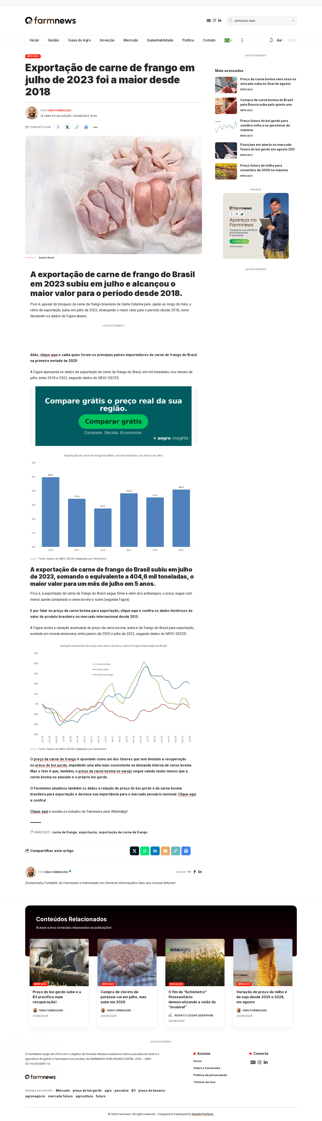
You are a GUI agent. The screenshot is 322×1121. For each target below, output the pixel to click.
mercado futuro (60, 1096)
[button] (242, 40)
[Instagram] (214, 20)
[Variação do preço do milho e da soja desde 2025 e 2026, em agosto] (262, 962)
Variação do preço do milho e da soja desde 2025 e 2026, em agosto (261, 997)
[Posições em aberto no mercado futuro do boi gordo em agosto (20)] (226, 150)
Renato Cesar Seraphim (194, 1015)
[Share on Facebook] (57, 127)
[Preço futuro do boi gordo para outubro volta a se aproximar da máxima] (226, 126)
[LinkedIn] (219, 20)
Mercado (33, 56)
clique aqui (49, 355)
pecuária (122, 1090)
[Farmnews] (50, 21)
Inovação (176, 984)
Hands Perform (202, 1114)
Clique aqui (187, 794)
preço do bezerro (151, 1090)
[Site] (189, 872)
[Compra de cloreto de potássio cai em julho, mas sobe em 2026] (127, 962)
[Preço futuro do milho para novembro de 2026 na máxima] (226, 171)
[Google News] (209, 20)
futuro (101, 1096)
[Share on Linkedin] (155, 851)
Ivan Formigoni (59, 110)
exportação (88, 832)
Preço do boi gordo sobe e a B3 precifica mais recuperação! (57, 997)
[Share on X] (67, 127)
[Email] (165, 851)
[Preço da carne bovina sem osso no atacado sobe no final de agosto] (226, 85)
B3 (133, 1090)
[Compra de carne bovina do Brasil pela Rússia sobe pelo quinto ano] (226, 106)
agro (108, 1090)
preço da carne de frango (55, 759)
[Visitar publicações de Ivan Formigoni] (31, 112)
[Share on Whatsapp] (144, 851)
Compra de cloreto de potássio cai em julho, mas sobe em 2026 (123, 997)
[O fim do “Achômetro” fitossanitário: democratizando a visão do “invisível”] (195, 962)
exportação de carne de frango (123, 832)
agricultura (84, 1096)
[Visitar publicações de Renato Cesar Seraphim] (170, 1015)
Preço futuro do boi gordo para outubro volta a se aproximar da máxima (265, 125)
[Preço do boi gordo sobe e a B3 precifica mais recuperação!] (59, 962)
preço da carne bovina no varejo (105, 771)
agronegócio (35, 1096)
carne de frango (64, 832)
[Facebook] (194, 872)
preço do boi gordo (51, 765)
